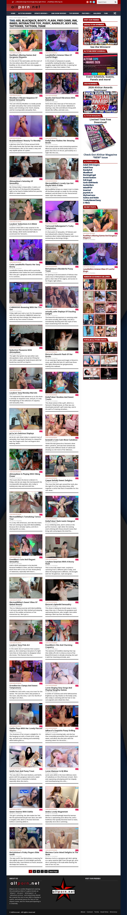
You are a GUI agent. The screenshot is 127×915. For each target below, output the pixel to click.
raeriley (58, 23)
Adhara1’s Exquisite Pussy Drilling (60, 730)
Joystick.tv (88, 192)
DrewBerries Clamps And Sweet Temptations (23, 686)
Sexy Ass (71, 23)
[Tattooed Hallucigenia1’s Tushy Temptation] (61, 211)
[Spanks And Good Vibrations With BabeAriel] (61, 83)
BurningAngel (89, 175)
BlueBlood (87, 172)
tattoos (31, 26)
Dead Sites (104, 912)
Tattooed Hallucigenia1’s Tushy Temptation (59, 227)
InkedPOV (87, 187)
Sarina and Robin (91, 197)
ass (18, 20)
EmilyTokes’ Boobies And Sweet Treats (59, 398)
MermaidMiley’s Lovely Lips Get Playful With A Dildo (59, 184)
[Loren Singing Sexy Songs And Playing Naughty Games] (61, 673)
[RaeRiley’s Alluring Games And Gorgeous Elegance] (25, 40)
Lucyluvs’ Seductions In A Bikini (23, 224)
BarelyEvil (87, 170)
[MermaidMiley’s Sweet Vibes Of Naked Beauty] (25, 587)
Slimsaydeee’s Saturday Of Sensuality (21, 182)
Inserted (87, 190)
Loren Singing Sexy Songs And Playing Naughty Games (58, 689)
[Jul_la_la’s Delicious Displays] (25, 419)
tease (42, 26)
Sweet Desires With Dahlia (21, 811)
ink (74, 20)
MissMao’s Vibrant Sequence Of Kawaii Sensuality (23, 99)
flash (52, 20)
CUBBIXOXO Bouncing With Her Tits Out (25, 308)
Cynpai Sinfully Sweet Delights (58, 480)
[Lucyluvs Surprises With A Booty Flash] (61, 547)
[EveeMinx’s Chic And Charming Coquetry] (61, 630)
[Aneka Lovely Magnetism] (61, 797)
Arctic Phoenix (17, 59)
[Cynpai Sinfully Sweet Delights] (61, 466)
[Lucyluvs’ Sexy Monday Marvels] (25, 378)
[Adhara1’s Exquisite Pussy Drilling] (61, 716)
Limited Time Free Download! (100, 121)
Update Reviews (40, 13)
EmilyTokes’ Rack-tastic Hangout (60, 521)
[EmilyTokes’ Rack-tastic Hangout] (61, 506)
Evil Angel (87, 180)
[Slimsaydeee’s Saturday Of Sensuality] (25, 166)
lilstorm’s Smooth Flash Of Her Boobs (59, 355)
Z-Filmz (86, 202)
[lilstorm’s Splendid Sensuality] (61, 590)
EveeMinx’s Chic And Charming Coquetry (58, 646)
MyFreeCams (89, 195)
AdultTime (88, 167)
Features (85, 13)
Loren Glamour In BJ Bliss (56, 771)
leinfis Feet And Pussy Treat (21, 771)
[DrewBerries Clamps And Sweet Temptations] (25, 671)
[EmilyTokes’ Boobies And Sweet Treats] (61, 382)
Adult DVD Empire (91, 165)
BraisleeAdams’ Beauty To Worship (25, 140)
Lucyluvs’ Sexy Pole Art (19, 645)
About (83, 912)
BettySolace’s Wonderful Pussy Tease (59, 270)
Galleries (97, 13)
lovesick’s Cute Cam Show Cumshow (61, 440)
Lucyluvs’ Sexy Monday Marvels (23, 393)
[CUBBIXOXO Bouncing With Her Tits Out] (25, 292)
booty (42, 20)
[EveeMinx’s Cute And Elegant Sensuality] (25, 545)
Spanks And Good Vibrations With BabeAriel (60, 99)
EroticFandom (89, 177)
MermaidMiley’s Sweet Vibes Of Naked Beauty (23, 603)
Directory (113, 912)
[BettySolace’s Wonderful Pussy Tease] (61, 254)
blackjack (29, 20)
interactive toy (30, 23)
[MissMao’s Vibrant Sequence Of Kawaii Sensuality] (25, 83)
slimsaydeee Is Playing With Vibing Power (24, 475)
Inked (13, 23)
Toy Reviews (74, 13)
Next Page (53, 871)
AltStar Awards (24, 13)
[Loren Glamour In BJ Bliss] (61, 756)
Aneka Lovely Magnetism (56, 811)
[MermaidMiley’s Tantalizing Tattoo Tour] (25, 502)
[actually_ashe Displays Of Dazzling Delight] (61, 297)
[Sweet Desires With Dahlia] (25, 797)
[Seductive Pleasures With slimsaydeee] (25, 335)
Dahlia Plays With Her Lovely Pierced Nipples (25, 729)
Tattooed (16, 26)
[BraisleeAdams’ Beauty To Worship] (25, 126)
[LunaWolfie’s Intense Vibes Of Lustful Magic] (61, 40)
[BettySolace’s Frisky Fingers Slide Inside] (25, 838)
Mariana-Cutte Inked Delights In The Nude (61, 853)
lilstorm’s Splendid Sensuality (58, 604)
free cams (64, 20)
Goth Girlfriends (90, 182)
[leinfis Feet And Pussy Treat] (25, 756)
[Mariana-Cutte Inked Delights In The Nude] (61, 838)
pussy (46, 23)
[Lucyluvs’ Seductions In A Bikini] (25, 209)
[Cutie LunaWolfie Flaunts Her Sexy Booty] (25, 250)
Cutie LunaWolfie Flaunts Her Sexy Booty (24, 265)
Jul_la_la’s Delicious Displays (21, 433)
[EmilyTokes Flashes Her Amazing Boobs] (61, 126)
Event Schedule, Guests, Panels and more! (100, 78)
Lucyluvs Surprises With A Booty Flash (59, 562)
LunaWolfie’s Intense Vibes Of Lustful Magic (50, 2)
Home (13, 13)
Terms (96, 912)
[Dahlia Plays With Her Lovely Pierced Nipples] (25, 714)
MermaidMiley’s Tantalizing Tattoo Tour (25, 518)
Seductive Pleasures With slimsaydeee (20, 351)
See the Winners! (100, 47)
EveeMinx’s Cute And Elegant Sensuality (22, 560)
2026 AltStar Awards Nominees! (100, 89)
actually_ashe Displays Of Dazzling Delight (60, 312)
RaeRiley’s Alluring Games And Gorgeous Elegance (22, 56)
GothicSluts (88, 185)
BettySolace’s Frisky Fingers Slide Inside (24, 853)
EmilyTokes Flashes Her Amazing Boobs (60, 141)
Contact (90, 912)
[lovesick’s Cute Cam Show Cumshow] (61, 425)
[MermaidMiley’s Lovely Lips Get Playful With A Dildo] (61, 169)
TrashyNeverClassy (92, 200)
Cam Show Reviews (58, 13)
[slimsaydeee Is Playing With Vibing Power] (25, 459)
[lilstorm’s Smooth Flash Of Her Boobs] (61, 339)
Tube (106, 13)
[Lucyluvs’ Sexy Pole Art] (25, 630)
